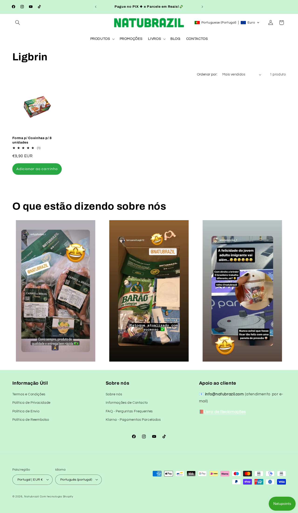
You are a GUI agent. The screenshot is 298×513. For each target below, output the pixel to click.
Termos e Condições (28, 394)
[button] (17, 22)
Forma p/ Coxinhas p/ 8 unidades (32, 140)
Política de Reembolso (30, 420)
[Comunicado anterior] (96, 6)
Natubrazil (31, 496)
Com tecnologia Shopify (56, 496)
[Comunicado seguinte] (202, 6)
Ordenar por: (207, 74)
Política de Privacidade (31, 403)
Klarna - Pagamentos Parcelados (133, 420)
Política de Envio (26, 411)
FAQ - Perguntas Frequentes (129, 411)
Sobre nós (114, 394)
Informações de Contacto (127, 403)
